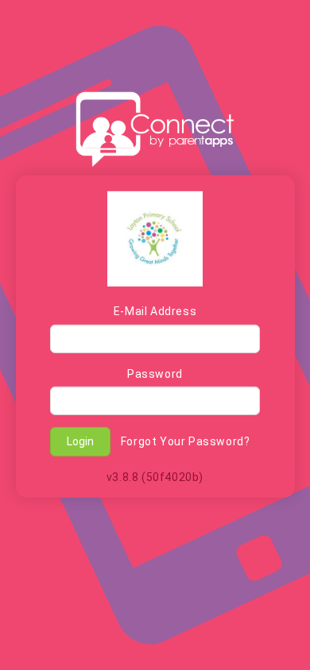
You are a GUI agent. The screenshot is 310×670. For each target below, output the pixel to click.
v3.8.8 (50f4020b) (155, 476)
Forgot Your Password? (185, 441)
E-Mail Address (155, 311)
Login (80, 441)
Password (155, 374)
